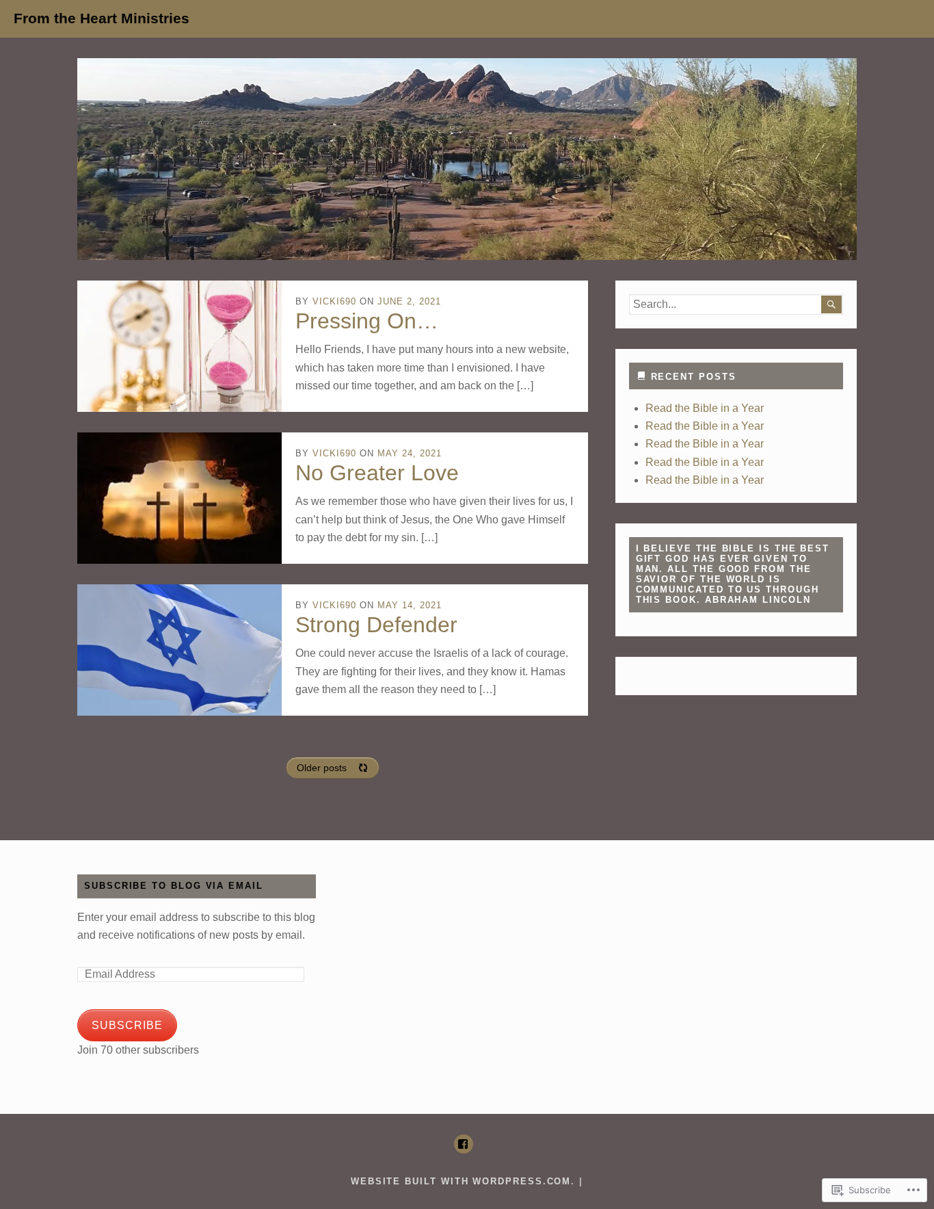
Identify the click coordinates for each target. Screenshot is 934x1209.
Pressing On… (366, 321)
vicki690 (334, 301)
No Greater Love (377, 472)
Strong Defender (376, 624)
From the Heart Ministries (101, 18)
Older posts (322, 767)
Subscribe (127, 1025)
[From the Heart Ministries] (467, 159)
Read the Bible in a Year (704, 408)
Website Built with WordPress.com (461, 1181)
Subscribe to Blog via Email (173, 886)
